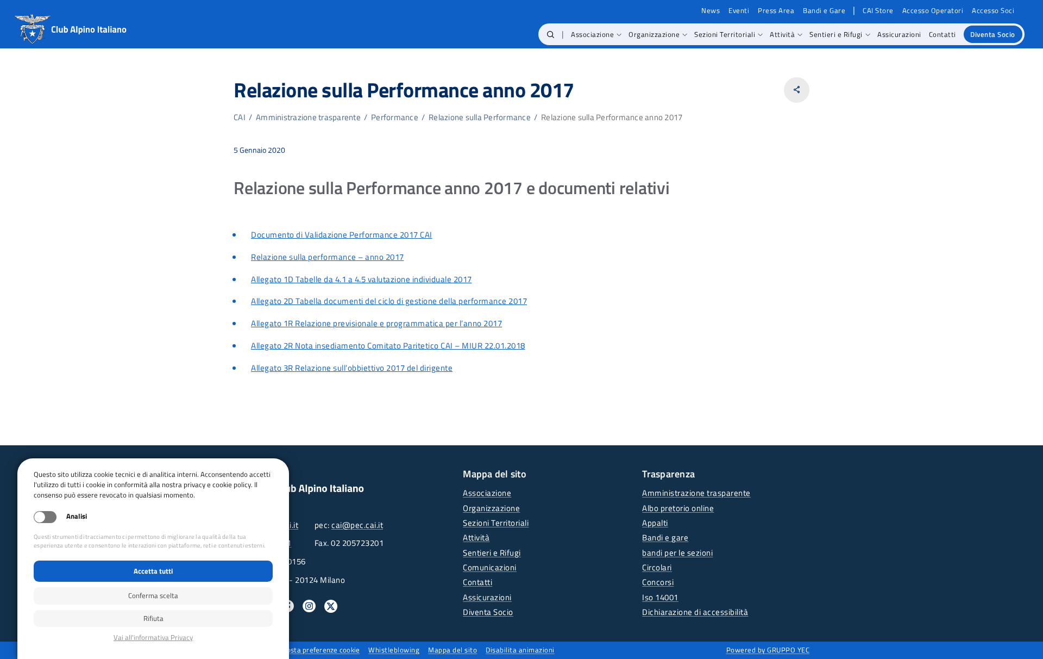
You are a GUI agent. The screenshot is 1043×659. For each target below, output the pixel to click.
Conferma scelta (153, 595)
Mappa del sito (452, 649)
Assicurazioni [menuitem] (899, 34)
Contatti (477, 582)
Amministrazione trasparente (308, 117)
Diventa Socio (488, 612)
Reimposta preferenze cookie (313, 650)
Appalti (655, 523)
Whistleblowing (393, 649)
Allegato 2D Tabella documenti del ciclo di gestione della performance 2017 (389, 301)
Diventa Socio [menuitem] (992, 34)
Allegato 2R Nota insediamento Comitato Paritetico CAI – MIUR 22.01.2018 (388, 345)
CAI (240, 117)
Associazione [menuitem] (592, 34)
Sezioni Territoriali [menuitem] (724, 34)
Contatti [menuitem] (942, 34)
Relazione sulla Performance (480, 117)
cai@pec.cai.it (357, 525)
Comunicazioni (490, 567)
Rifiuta (153, 618)
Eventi (738, 10)
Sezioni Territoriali (496, 523)
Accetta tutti (153, 570)
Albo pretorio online (678, 508)
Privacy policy (153, 637)
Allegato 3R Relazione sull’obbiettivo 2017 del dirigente (352, 368)
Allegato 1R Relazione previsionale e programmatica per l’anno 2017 (376, 323)
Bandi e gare (665, 537)
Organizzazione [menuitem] (654, 34)
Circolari (657, 567)
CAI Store (878, 10)
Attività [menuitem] (782, 34)
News (710, 10)
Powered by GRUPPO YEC (768, 649)
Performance (394, 117)
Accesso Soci (993, 10)
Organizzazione (491, 508)
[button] (550, 34)
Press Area (776, 10)
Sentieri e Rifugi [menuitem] (836, 34)
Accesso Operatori (933, 10)
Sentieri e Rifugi (492, 552)
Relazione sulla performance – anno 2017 (327, 257)
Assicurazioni (487, 597)
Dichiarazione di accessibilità (695, 612)
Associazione (487, 493)
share (797, 90)
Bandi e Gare (824, 10)
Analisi (76, 516)
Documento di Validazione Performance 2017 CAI (341, 234)
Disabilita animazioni (520, 649)
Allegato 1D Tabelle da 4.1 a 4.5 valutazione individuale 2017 (361, 279)
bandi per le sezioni (677, 552)
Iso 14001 (660, 597)
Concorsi (658, 582)
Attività (476, 537)
